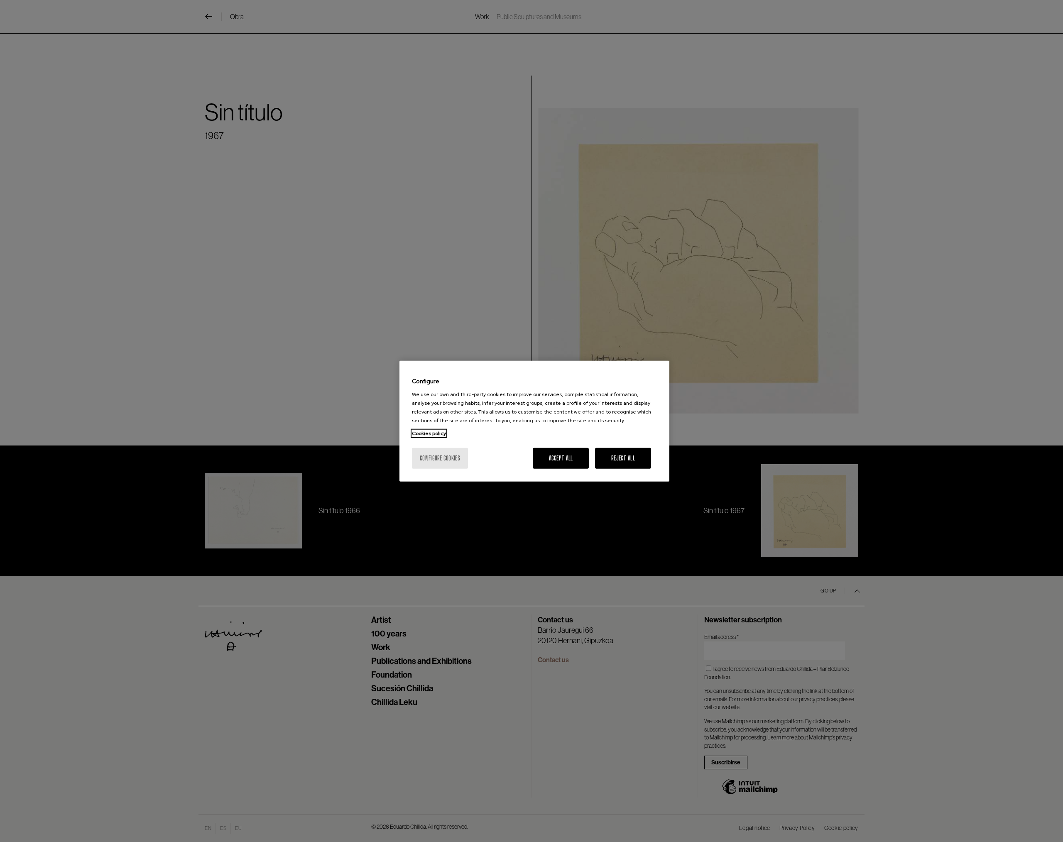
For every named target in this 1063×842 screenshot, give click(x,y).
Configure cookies (440, 457)
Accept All (561, 457)
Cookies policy (429, 433)
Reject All (623, 457)
